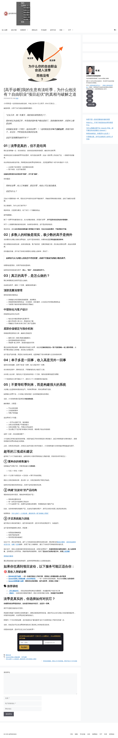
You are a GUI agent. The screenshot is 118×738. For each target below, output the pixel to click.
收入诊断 (4, 30)
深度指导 (23, 30)
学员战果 (44, 30)
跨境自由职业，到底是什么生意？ (98, 133)
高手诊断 (24, 657)
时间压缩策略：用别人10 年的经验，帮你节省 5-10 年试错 (60, 661)
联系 (105, 734)
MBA (76, 734)
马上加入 (24, 647)
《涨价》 (11, 593)
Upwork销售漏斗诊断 (16, 581)
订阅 (71, 734)
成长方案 (14, 30)
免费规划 (94, 734)
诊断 (13, 544)
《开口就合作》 (13, 591)
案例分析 (8, 655)
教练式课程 (61, 542)
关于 (69, 30)
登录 (22, 22)
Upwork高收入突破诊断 (13, 657)
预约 (22, 3)
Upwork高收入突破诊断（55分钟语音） (22, 579)
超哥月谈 (53, 30)
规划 (89, 96)
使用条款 (111, 734)
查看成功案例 (8, 556)
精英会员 (34, 30)
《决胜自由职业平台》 (95, 85)
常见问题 (82, 734)
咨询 (17, 544)
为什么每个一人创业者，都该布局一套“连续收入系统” (30, 513)
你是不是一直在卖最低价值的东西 (98, 119)
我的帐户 (27, 19)
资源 (60, 30)
